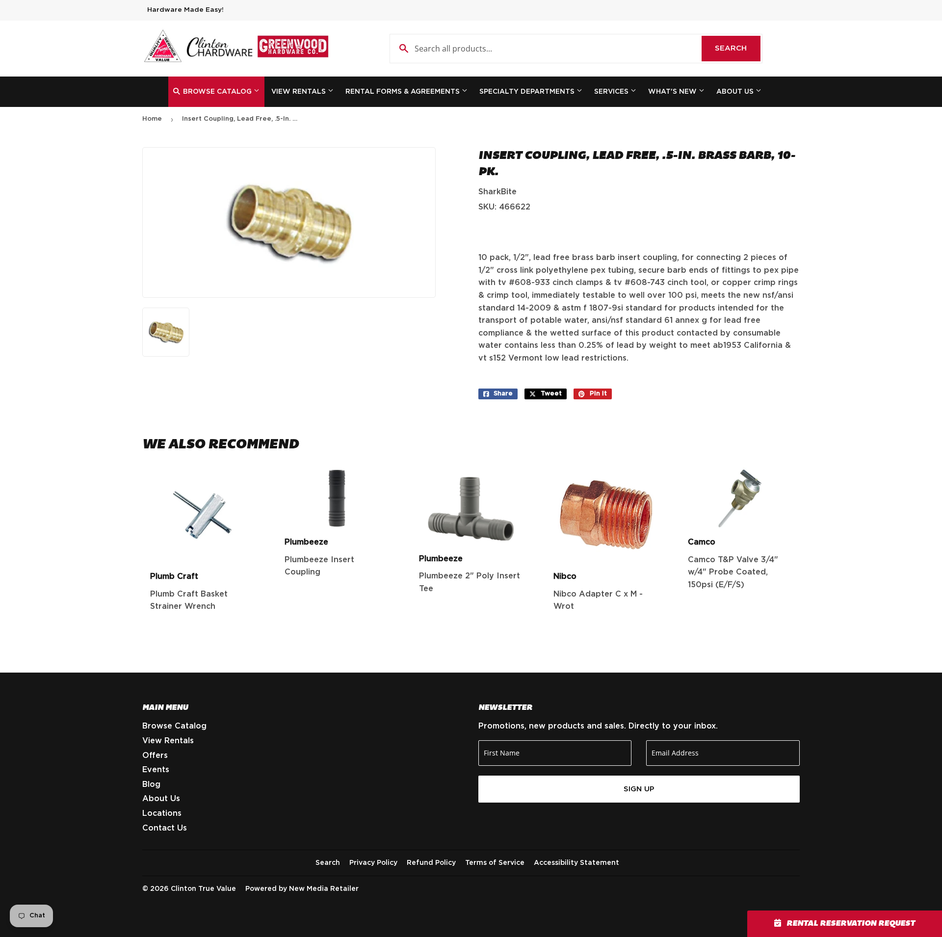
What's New (673, 91)
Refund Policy (431, 862)
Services (612, 91)
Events (155, 770)
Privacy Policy (373, 862)
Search (737, 48)
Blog (151, 784)
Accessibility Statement (576, 862)
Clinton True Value (203, 888)
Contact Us (164, 828)
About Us (736, 91)
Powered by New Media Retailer (302, 888)
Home (152, 119)
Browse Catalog (217, 91)
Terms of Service (494, 862)
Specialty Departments (527, 91)
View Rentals (299, 91)
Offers (155, 755)
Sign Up (639, 789)
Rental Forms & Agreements (403, 91)
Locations (162, 813)
